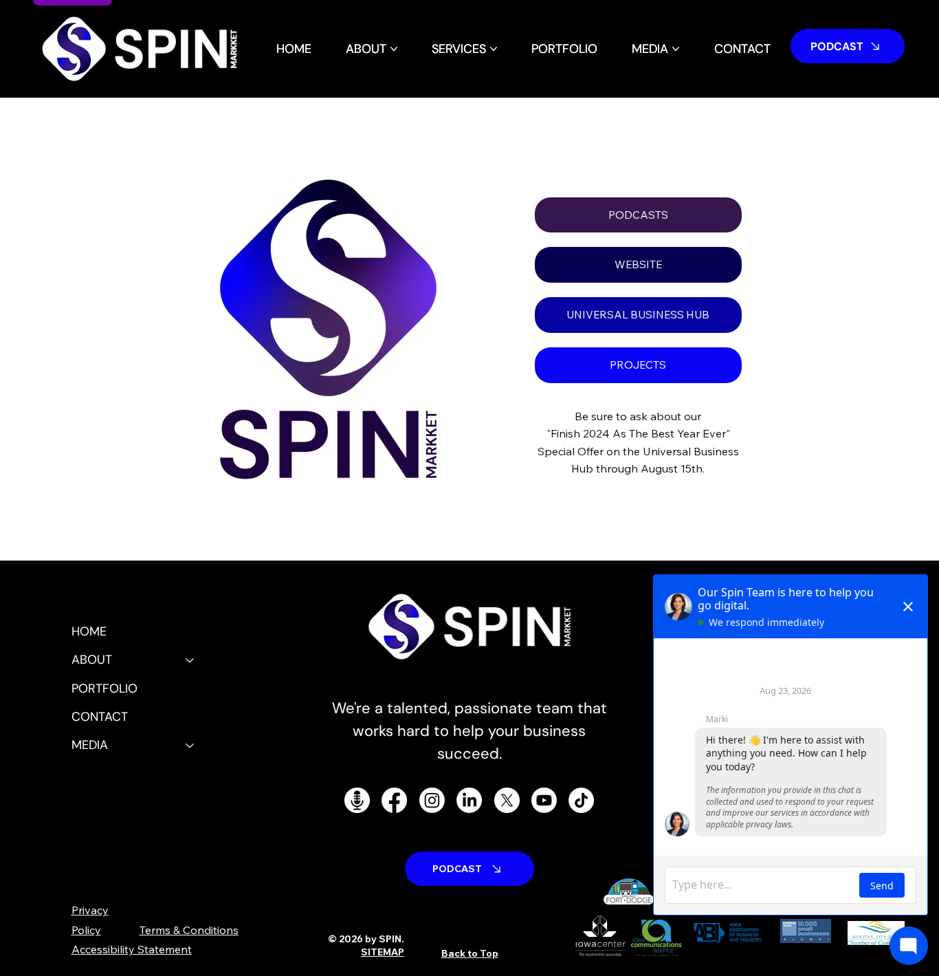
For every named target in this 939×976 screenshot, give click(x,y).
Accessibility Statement (131, 949)
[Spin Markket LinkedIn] (469, 800)
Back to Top (469, 953)
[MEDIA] (190, 745)
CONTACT (99, 716)
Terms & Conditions (189, 930)
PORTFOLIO (104, 688)
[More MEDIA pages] (675, 48)
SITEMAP (382, 952)
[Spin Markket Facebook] (394, 800)
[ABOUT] (190, 660)
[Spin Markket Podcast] (357, 800)
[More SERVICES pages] (493, 48)
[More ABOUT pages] (393, 48)
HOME (89, 631)
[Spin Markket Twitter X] (507, 800)
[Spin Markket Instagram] (432, 800)
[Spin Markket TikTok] (581, 800)
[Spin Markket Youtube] (544, 800)
